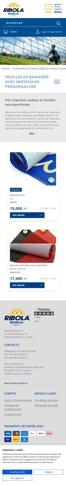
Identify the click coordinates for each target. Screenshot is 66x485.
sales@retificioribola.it (16, 357)
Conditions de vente (46, 400)
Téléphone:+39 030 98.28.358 (20, 351)
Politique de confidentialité (13, 407)
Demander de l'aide (46, 405)
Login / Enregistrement (18, 400)
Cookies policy (12, 414)
